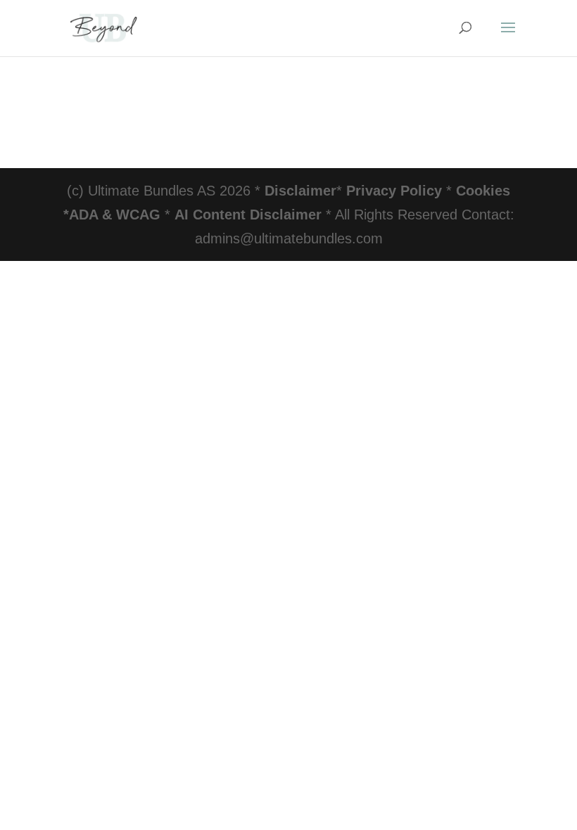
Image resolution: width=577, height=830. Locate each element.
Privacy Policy (394, 190)
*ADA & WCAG (111, 214)
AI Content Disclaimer (248, 214)
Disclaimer (300, 190)
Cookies (483, 190)
